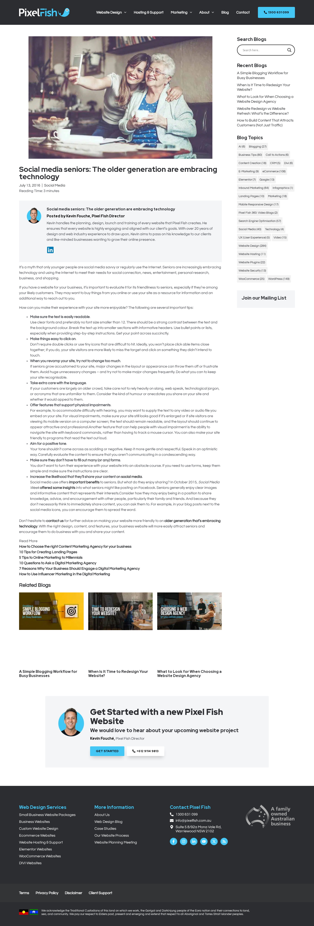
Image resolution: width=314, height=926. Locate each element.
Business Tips (250, 154)
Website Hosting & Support (41, 842)
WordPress (278, 278)
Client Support (100, 893)
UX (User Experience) (254, 237)
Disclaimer (73, 893)
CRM (275, 163)
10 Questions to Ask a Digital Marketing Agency (57, 563)
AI (242, 146)
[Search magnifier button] (289, 50)
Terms (24, 893)
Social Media (54, 185)
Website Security (252, 270)
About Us (102, 815)
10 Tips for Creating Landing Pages (48, 552)
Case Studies (105, 828)
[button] (124, 12)
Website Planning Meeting (115, 842)
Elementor (247, 179)
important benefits (84, 482)
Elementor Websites (35, 849)
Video (280, 237)
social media (131, 477)
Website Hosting (252, 254)
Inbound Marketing (254, 188)
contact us (55, 521)
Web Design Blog (108, 822)
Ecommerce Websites (37, 835)
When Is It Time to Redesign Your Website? (118, 673)
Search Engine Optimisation (260, 221)
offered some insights (57, 488)
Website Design (252, 245)
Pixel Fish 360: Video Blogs (258, 212)
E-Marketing (249, 171)
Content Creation (252, 163)
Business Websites (34, 822)
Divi (288, 163)
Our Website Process (111, 835)
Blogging (257, 146)
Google (267, 179)
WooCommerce (251, 278)
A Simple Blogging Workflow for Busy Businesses (48, 673)
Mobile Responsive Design (258, 204)
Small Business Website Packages (47, 815)
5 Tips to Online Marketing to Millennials (51, 557)
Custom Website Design (38, 828)
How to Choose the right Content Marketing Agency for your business (75, 546)
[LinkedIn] (50, 250)
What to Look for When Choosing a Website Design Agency (189, 673)
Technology (274, 229)
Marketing (277, 196)
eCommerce (274, 171)
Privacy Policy (47, 893)
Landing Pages (251, 196)
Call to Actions (277, 154)
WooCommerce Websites (40, 856)
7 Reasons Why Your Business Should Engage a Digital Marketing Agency (79, 568)
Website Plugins (252, 262)
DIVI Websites (30, 863)
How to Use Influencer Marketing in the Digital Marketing (64, 574)
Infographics (283, 188)
